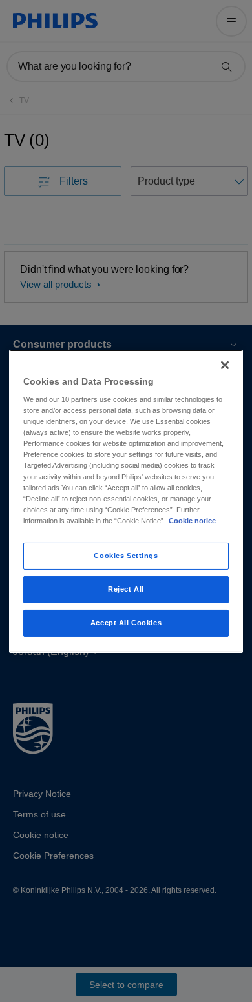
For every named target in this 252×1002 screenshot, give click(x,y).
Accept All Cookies (126, 622)
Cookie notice (192, 521)
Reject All (126, 589)
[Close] (225, 364)
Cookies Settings (126, 555)
